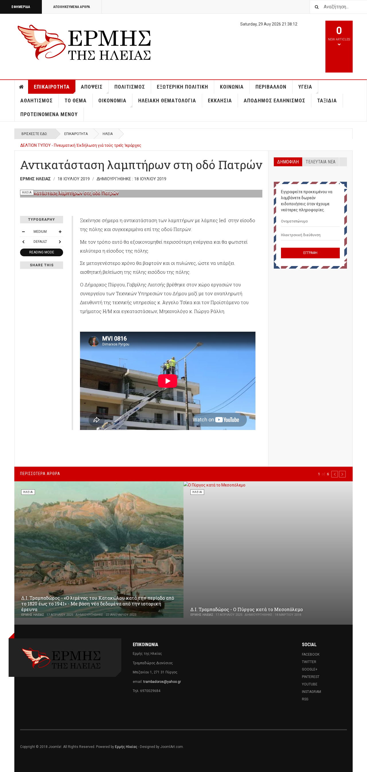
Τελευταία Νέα (320, 162)
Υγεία (305, 87)
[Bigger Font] (60, 231)
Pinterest (310, 677)
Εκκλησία (220, 100)
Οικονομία (112, 100)
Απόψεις (92, 87)
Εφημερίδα (20, 7)
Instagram (311, 692)
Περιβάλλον (270, 87)
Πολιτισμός (129, 87)
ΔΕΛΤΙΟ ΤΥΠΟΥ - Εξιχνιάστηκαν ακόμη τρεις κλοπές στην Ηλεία (79, 148)
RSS (305, 699)
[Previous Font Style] (23, 242)
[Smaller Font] (23, 231)
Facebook (310, 654)
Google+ (309, 669)
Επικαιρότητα (52, 87)
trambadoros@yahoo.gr (162, 682)
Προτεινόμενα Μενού (49, 114)
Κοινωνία (232, 87)
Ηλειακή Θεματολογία (167, 100)
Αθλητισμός (36, 100)
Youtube (309, 684)
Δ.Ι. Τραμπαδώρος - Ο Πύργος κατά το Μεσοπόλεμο (246, 609)
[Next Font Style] (60, 242)
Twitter (309, 662)
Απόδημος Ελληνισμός (274, 100)
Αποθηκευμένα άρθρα (71, 7)
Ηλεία (108, 134)
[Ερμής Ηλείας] (84, 41)
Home (21, 87)
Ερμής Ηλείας (126, 747)
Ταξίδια (327, 100)
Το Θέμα (76, 100)
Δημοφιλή (288, 162)
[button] (334, 474)
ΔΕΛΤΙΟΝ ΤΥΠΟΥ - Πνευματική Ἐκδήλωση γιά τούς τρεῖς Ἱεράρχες (80, 142)
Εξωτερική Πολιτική (182, 87)
